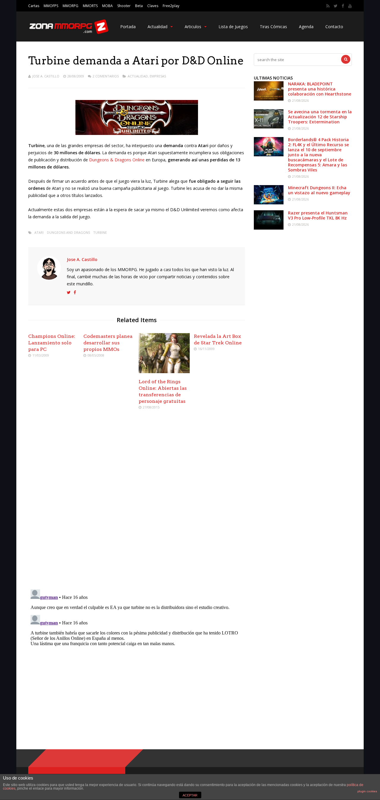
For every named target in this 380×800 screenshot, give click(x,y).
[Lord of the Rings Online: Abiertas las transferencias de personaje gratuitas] (164, 371)
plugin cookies (367, 791)
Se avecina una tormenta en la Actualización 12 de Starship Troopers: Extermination (320, 117)
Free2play (171, 5)
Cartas (33, 5)
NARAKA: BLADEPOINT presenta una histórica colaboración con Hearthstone (319, 89)
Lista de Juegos (233, 26)
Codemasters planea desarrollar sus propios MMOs (107, 342)
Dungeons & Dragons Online (117, 160)
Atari (39, 232)
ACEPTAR (190, 795)
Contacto (334, 26)
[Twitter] (336, 6)
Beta (139, 5)
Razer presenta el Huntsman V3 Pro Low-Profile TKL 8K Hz (318, 215)
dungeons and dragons (68, 232)
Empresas (158, 76)
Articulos (193, 26)
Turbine (100, 232)
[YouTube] (350, 6)
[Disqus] (136, 500)
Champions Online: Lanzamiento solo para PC (51, 342)
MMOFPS (51, 5)
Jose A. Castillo (45, 76)
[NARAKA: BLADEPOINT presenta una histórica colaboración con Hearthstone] (269, 99)
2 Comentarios (106, 76)
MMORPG (70, 5)
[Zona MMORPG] (68, 32)
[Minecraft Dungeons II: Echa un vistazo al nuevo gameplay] (269, 203)
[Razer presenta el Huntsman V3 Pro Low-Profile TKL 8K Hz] (269, 228)
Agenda (306, 26)
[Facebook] (343, 6)
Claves (152, 5)
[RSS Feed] (328, 6)
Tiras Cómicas (273, 26)
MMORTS (90, 5)
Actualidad (157, 26)
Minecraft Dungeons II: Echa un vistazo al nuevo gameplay (319, 190)
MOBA (107, 5)
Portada (128, 26)
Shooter (124, 5)
